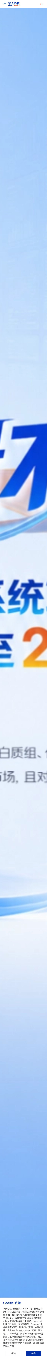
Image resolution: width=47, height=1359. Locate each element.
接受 (33, 1353)
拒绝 (13, 1353)
